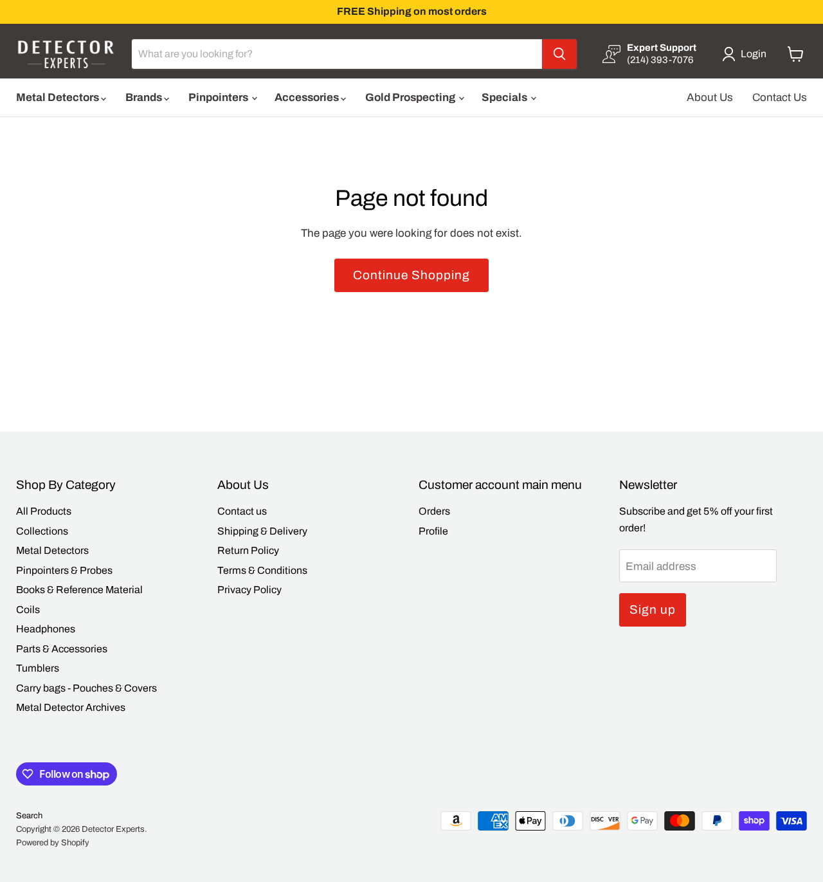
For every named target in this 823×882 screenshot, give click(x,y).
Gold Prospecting (411, 97)
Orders (434, 511)
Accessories (308, 97)
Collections (42, 531)
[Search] (559, 54)
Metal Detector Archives (70, 707)
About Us (710, 97)
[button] (747, 54)
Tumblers (37, 668)
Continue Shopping (411, 275)
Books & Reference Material (79, 589)
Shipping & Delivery (262, 531)
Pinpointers (219, 97)
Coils (28, 609)
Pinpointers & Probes (64, 570)
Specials (505, 97)
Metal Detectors (58, 97)
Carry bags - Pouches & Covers (86, 688)
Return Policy (248, 550)
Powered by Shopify (52, 842)
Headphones (45, 628)
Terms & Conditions (262, 570)
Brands (144, 97)
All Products (43, 511)
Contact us (242, 511)
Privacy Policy (249, 589)
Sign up (652, 609)
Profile (433, 531)
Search (29, 815)
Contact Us (779, 97)
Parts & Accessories (61, 648)
